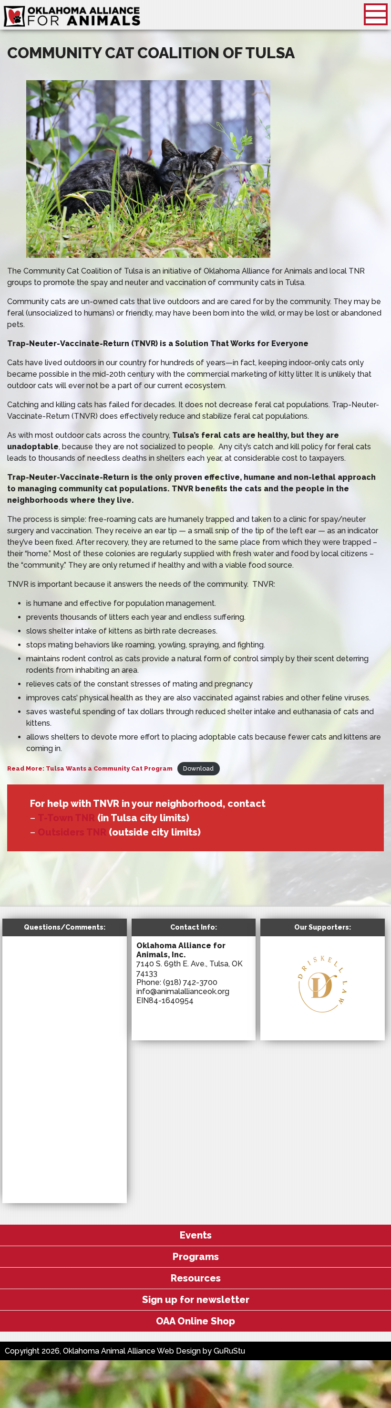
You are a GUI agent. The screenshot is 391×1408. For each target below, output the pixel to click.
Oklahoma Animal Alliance (72, 17)
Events (196, 1235)
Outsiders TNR (72, 832)
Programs (196, 1256)
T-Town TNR (66, 818)
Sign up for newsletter (195, 1299)
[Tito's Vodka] (329, 1026)
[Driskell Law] (322, 1017)
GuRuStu (229, 1350)
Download (198, 768)
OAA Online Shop (195, 1321)
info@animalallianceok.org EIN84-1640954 (182, 996)
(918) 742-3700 (190, 982)
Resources (196, 1278)
